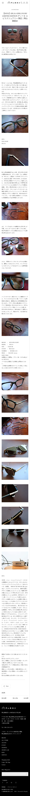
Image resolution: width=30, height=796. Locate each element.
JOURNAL (4, 747)
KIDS (3, 752)
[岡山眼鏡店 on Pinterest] (11, 782)
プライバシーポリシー (12, 787)
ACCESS (4, 742)
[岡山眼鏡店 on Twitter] (7, 782)
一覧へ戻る (15, 698)
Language (4, 780)
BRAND (4, 737)
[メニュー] (3, 3)
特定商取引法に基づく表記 (7, 789)
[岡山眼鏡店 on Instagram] (15, 782)
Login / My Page (6, 762)
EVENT (4, 745)
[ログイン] (24, 3)
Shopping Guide (6, 760)
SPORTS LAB (5, 750)
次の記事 (26, 698)
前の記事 (4, 698)
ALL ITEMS (5, 740)
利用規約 (3, 787)
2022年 (3, 692)
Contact (4, 764)
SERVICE (4, 755)
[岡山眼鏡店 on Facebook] (2, 782)
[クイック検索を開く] (21, 3)
